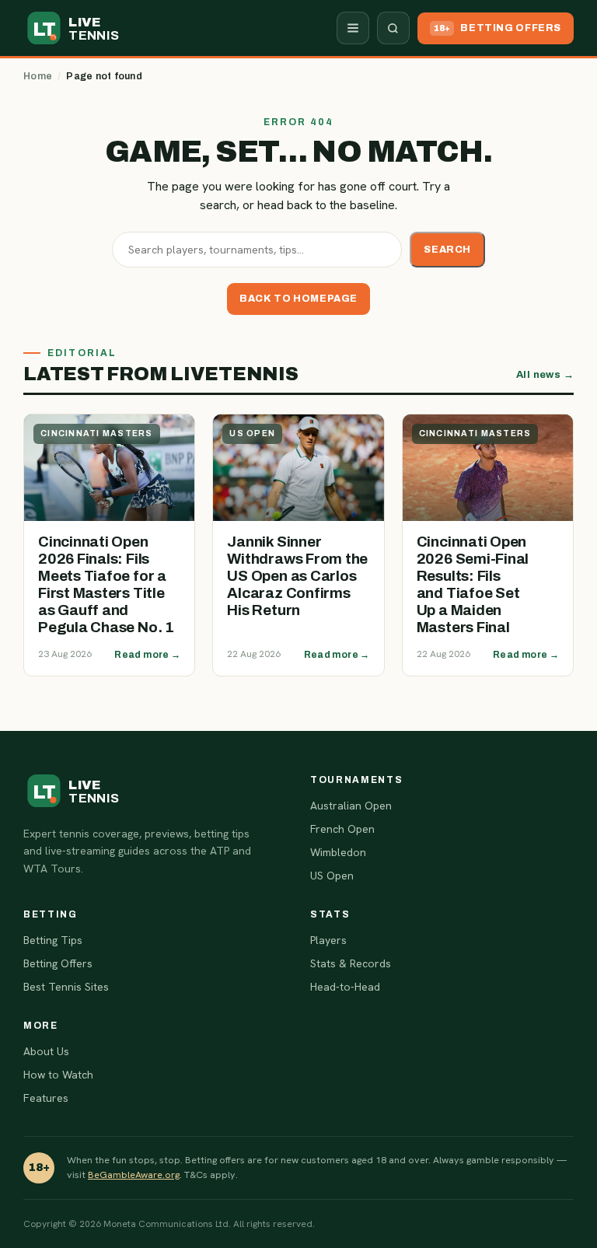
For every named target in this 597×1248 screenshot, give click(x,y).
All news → (545, 374)
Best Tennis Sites (66, 987)
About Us (46, 1051)
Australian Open (351, 806)
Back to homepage (298, 298)
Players (328, 940)
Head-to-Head (345, 987)
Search (447, 249)
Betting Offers (58, 963)
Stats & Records (350, 963)
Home (37, 76)
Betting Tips (52, 940)
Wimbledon (338, 852)
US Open (332, 876)
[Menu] (353, 28)
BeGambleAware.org (134, 1174)
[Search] (393, 28)
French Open (342, 829)
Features (45, 1098)
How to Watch (58, 1075)
